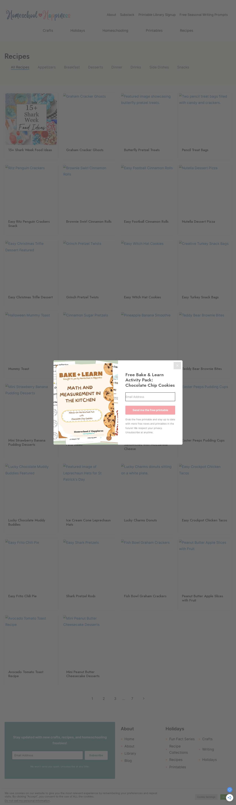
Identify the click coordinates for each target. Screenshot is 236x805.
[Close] (177, 365)
